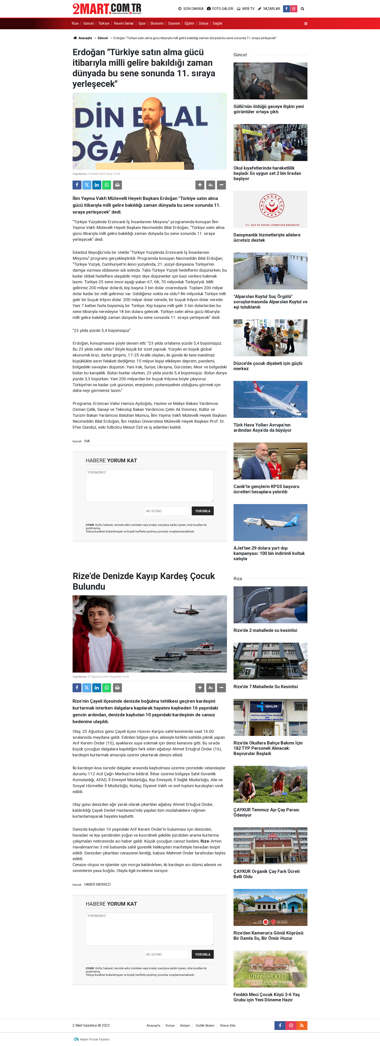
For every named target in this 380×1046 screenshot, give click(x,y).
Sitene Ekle (228, 1026)
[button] (199, 185)
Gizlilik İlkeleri (205, 1026)
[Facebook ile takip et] (286, 8)
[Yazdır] (117, 185)
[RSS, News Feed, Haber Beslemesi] (301, 1025)
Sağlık (217, 23)
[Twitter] (86, 185)
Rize (75, 23)
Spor (142, 23)
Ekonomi (157, 23)
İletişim (185, 1026)
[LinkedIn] (96, 185)
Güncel (88, 23)
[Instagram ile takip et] (293, 8)
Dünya (203, 23)
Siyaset (174, 23)
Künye (170, 1026)
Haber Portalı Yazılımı (95, 1039)
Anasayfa (85, 38)
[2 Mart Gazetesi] (107, 8)
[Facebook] (77, 185)
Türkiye (103, 23)
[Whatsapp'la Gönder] (106, 185)
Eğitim (189, 23)
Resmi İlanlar (124, 23)
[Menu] (306, 24)
